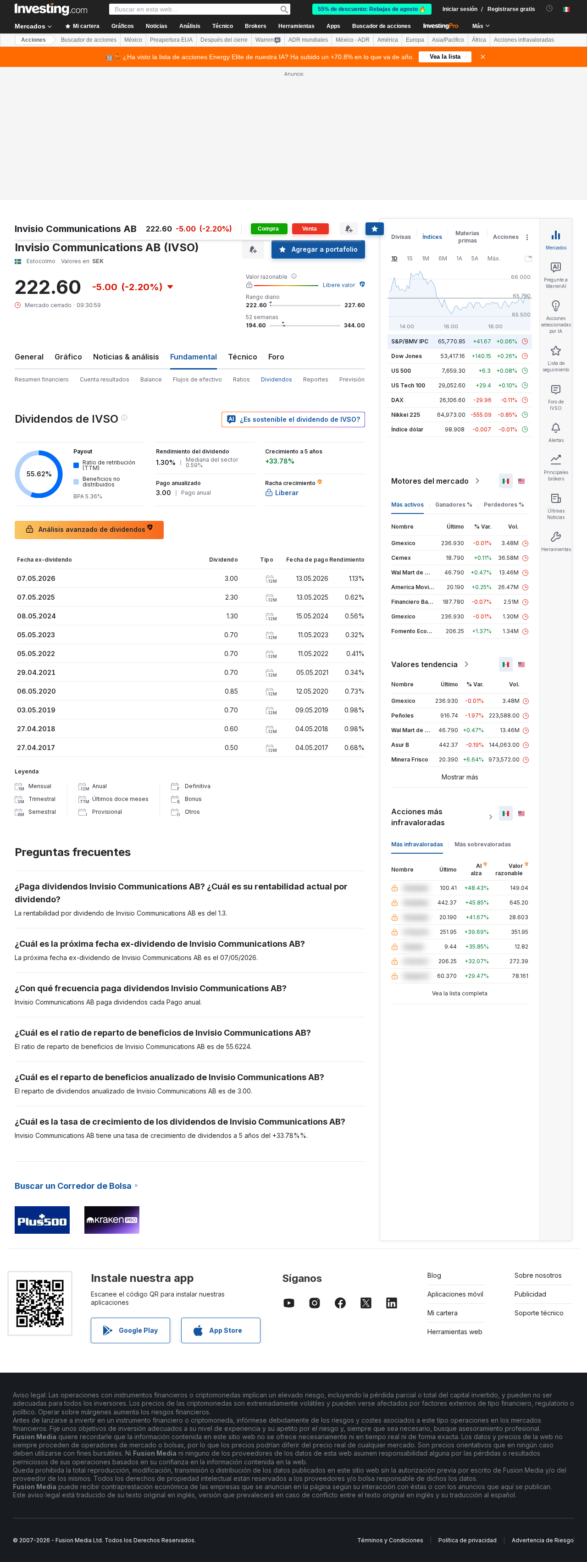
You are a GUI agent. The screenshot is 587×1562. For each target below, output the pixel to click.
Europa (415, 40)
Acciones (33, 40)
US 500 (401, 370)
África (479, 40)
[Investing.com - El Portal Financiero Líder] (51, 9)
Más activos (407, 504)
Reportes (315, 379)
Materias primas (467, 237)
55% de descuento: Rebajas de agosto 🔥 (372, 9)
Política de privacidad (467, 1540)
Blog (434, 1275)
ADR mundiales (308, 40)
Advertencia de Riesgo (543, 1540)
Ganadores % (453, 504)
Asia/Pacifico (448, 40)
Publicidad (530, 1294)
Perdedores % (504, 504)
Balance (151, 379)
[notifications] (549, 8)
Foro (276, 356)
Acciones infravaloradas (524, 40)
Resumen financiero (42, 379)
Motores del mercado (430, 481)
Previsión (352, 379)
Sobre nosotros (538, 1275)
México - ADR (353, 40)
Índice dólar (407, 429)
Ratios (241, 379)
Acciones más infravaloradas (418, 817)
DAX (397, 400)
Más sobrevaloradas (482, 844)
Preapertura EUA (171, 40)
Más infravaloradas (417, 844)
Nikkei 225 (405, 414)
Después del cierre (224, 40)
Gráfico (68, 356)
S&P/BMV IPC (409, 341)
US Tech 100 (408, 385)
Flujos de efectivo (197, 379)
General (29, 356)
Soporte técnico (539, 1313)
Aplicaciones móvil (455, 1294)
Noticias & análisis (126, 356)
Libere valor (339, 284)
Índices (432, 236)
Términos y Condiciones (390, 1540)
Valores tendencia (424, 664)
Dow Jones (406, 356)
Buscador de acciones (381, 26)
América (387, 40)
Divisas (401, 236)
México (133, 40)
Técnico (242, 356)
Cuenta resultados (104, 379)
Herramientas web (454, 1332)
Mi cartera (442, 1313)
